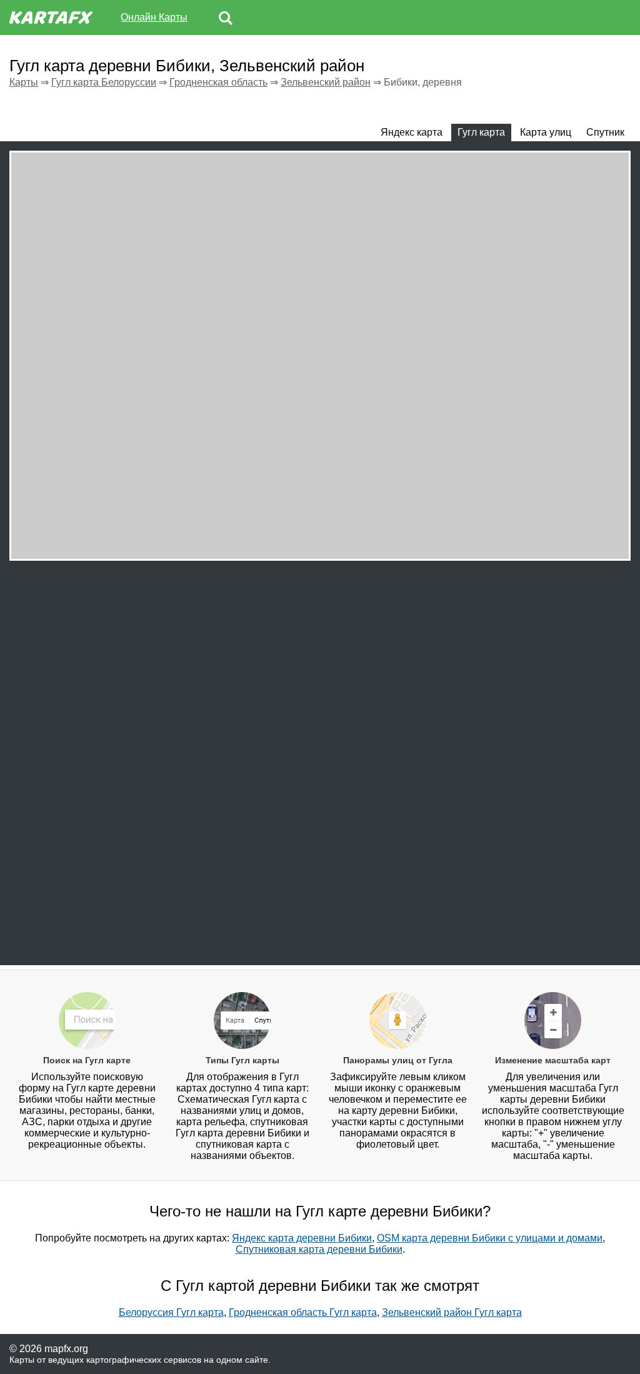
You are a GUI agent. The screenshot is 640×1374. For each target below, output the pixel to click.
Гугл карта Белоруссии (103, 82)
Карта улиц (545, 132)
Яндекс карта (411, 132)
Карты (23, 82)
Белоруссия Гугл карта (171, 1312)
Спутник (605, 132)
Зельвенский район (326, 82)
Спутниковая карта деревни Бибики (319, 1249)
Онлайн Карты (154, 17)
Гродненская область (218, 82)
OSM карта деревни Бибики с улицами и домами (489, 1238)
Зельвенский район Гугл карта (452, 1312)
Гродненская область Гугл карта (303, 1312)
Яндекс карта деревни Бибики (302, 1238)
